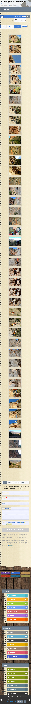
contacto (10, 545)
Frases (25, 576)
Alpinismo (18, 595)
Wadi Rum (18, 685)
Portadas (15, 576)
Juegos (18, 653)
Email (4, 498)
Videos (18, 641)
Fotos (18, 633)
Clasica (18, 608)
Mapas (18, 644)
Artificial (18, 600)
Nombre (5, 493)
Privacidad (15, 573)
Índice (5, 576)
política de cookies (10, 701)
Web (3, 503)
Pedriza (18, 669)
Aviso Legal (5, 573)
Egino (18, 677)
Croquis (18, 636)
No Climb (18, 649)
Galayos (18, 682)
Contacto (25, 573)
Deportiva (18, 612)
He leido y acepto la (15, 523)
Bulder (18, 603)
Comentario (6, 508)
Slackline (18, 620)
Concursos (18, 657)
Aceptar (20, 701)
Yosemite (18, 690)
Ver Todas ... (18, 694)
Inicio (3, 27)
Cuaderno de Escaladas (13, 1)
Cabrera (18, 674)
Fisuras (18, 616)
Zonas (10, 27)
